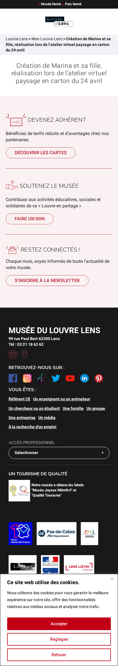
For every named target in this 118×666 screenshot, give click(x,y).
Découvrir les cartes (41, 152)
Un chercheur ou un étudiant (34, 408)
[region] (59, 620)
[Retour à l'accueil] (59, 21)
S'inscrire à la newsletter (47, 280)
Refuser (59, 655)
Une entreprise (22, 417)
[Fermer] (112, 578)
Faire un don (30, 218)
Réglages (59, 639)
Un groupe (95, 408)
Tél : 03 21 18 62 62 (26, 344)
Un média (47, 417)
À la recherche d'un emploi (32, 426)
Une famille (73, 408)
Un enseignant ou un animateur (61, 399)
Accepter (59, 623)
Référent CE (19, 399)
